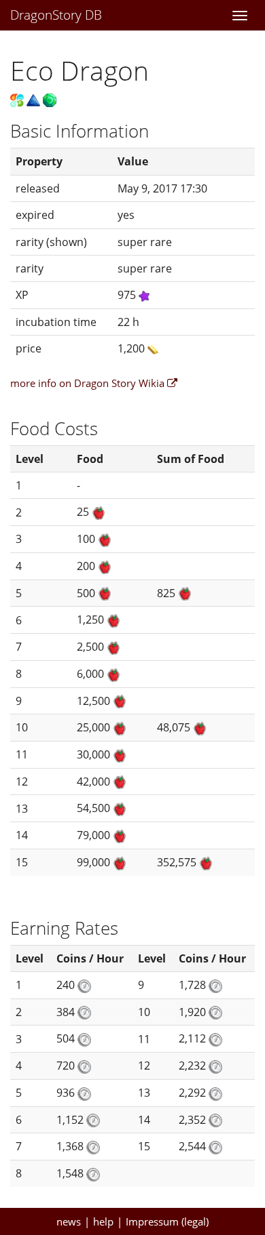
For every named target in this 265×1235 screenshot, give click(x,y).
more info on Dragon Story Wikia (88, 383)
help (103, 1221)
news (68, 1221)
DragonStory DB (56, 15)
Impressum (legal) (167, 1221)
